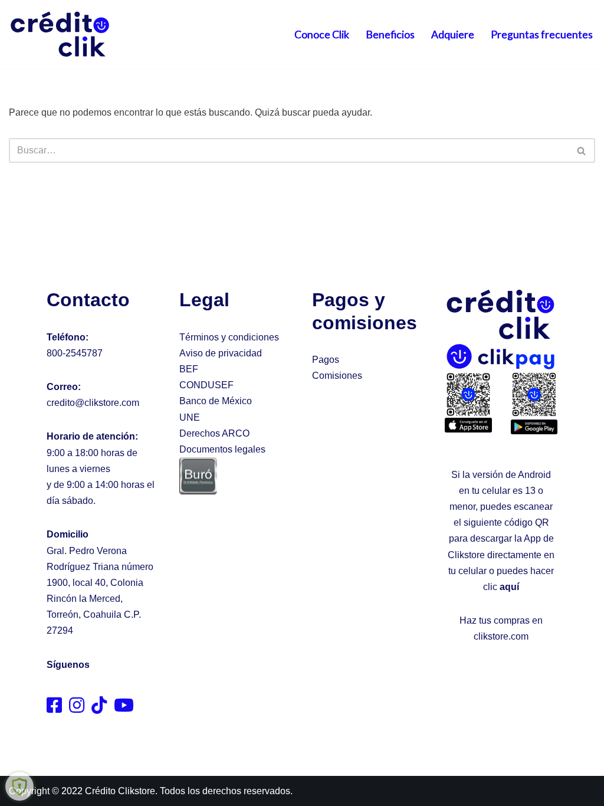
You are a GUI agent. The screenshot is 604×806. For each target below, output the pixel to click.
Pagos (325, 360)
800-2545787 (75, 353)
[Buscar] (582, 150)
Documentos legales (222, 449)
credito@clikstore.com (93, 403)
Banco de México (215, 401)
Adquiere (452, 34)
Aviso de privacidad (220, 353)
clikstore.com (501, 636)
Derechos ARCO (214, 433)
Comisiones (337, 376)
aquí (509, 587)
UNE (189, 417)
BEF (188, 369)
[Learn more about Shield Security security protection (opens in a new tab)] (19, 786)
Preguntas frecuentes (542, 34)
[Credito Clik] (60, 34)
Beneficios (390, 34)
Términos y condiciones (229, 337)
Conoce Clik (321, 34)
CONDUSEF (206, 385)
